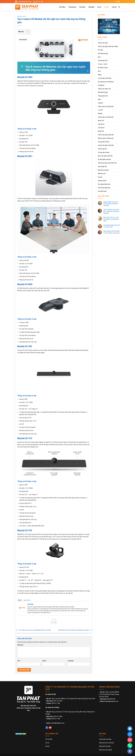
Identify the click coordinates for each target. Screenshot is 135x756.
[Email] (129, 739)
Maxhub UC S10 (24, 438)
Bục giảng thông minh (104, 184)
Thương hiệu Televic (103, 142)
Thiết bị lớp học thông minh (106, 106)
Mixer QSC (101, 120)
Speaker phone (102, 180)
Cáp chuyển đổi (102, 166)
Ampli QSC (101, 131)
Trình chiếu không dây (104, 188)
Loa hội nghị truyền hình (104, 78)
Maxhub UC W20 (24, 77)
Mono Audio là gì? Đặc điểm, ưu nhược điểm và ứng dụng (111, 232)
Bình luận (20, 645)
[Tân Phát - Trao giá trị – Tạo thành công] (29, 7)
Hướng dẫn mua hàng (105, 739)
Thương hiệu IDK (102, 60)
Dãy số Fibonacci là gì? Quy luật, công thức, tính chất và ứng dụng (111, 211)
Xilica (99, 99)
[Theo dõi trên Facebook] (115, 1)
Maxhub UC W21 (24, 156)
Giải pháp (91, 7)
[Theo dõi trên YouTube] (118, 1)
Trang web (70, 661)
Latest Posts (27, 600)
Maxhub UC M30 (24, 284)
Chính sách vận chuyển (105, 750)
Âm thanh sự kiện (103, 67)
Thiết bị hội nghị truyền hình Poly (107, 163)
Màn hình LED (102, 173)
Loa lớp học (101, 127)
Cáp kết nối (101, 124)
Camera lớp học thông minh (106, 117)
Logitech (100, 103)
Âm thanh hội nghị (103, 53)
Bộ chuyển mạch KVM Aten (106, 82)
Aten (99, 71)
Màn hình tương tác (103, 170)
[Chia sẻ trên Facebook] (52, 622)
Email (45, 661)
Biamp (99, 75)
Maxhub (19, 16)
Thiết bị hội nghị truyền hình (106, 135)
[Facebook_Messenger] (129, 728)
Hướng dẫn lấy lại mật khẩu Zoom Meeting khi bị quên (73, 630)
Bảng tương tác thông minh (105, 138)
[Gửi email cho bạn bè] (55, 622)
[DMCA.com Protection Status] (20, 734)
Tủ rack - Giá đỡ (102, 64)
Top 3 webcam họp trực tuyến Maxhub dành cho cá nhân (34, 630)
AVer (99, 57)
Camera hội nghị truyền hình (106, 145)
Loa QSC (100, 110)
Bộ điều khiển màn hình (104, 159)
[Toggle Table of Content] (27, 31)
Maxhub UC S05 (24, 346)
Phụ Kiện (100, 50)
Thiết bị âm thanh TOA (104, 89)
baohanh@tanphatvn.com (111, 701)
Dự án (99, 7)
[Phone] (129, 745)
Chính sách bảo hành (105, 746)
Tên (18, 661)
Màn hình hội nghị (103, 92)
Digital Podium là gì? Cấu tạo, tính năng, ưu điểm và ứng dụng (110, 203)
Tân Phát (30, 604)
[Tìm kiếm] (119, 7)
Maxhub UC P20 (24, 530)
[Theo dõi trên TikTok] (117, 1)
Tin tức (106, 7)
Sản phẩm (82, 7)
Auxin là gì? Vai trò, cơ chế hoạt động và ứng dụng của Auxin (111, 219)
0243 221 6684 (57, 701)
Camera (100, 177)
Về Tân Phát (48, 739)
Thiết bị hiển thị (102, 149)
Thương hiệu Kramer (104, 152)
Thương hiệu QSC (103, 96)
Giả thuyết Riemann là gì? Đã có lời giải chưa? (111, 226)
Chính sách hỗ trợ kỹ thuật (106, 743)
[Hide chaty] (129, 751)
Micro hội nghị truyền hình (105, 156)
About (19, 600)
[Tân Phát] (22, 607)
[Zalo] (129, 734)
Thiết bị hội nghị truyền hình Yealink (108, 46)
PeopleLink (101, 85)
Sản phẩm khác (102, 191)
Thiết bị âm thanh (103, 43)
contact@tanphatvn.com (57, 723)
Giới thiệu (62, 7)
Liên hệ (114, 7)
